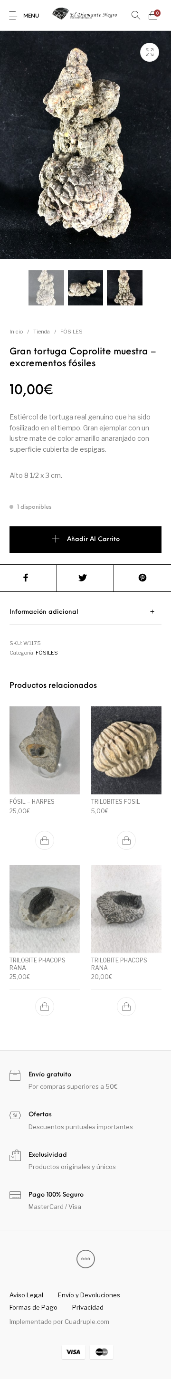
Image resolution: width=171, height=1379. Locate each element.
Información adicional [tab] (44, 612)
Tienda (41, 331)
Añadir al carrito (93, 539)
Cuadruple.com (87, 1321)
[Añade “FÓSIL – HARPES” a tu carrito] (44, 840)
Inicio (16, 331)
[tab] (86, 612)
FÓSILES (71, 331)
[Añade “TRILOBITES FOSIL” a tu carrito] (126, 840)
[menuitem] (26, 1295)
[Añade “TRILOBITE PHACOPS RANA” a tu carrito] (44, 1006)
